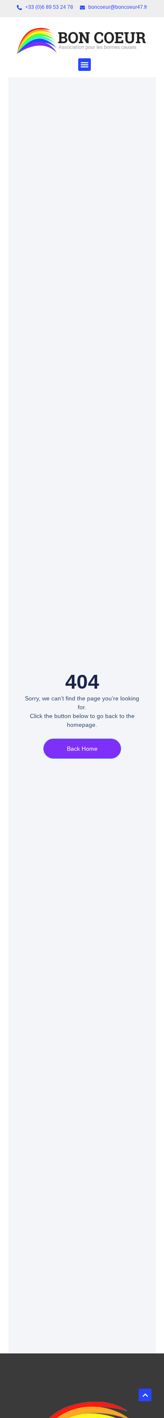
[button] (84, 64)
